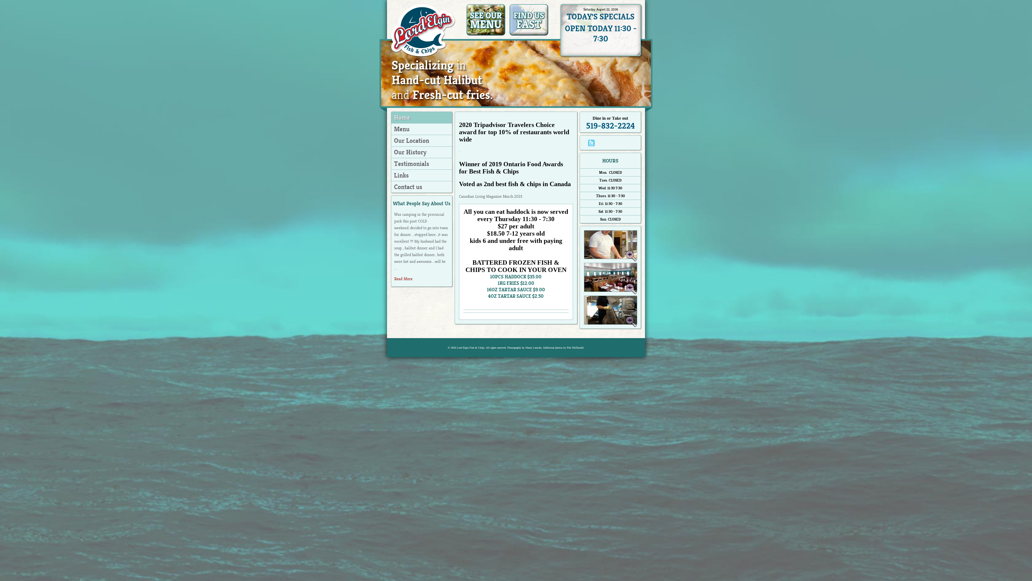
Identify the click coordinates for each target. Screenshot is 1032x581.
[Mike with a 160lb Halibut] (610, 323)
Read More (403, 279)
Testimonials (411, 164)
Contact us (408, 187)
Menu (402, 129)
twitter (591, 143)
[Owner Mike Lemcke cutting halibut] (610, 257)
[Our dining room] (610, 290)
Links (401, 175)
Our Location (411, 141)
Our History (410, 152)
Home (402, 118)
